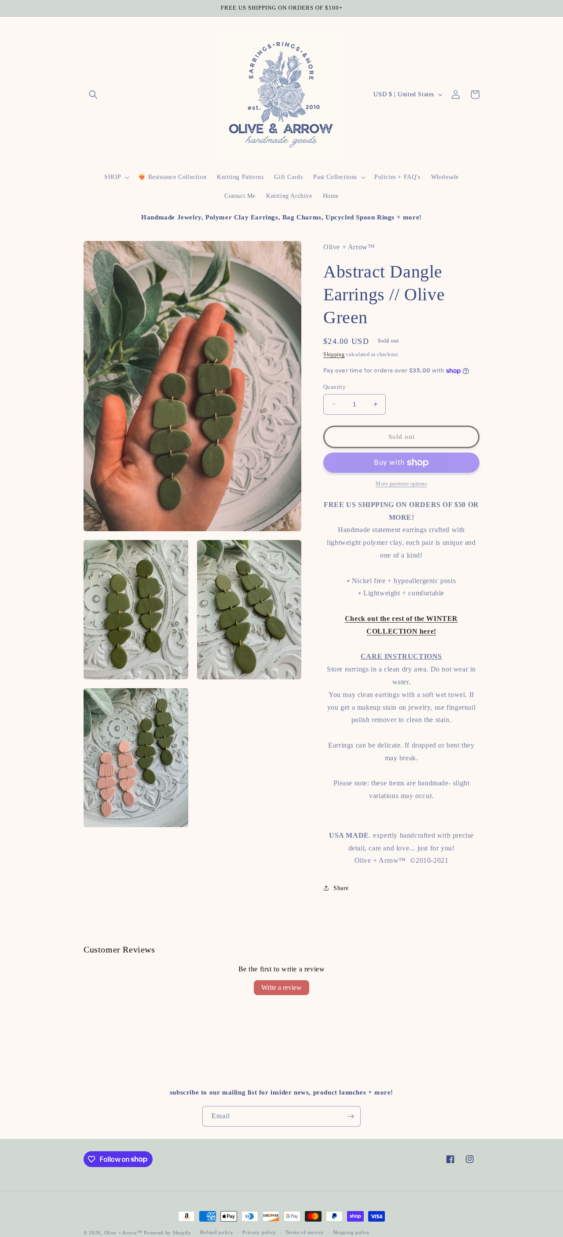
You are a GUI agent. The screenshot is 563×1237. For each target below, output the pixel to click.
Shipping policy (351, 1232)
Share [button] (341, 888)
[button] (93, 94)
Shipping (334, 354)
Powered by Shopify (167, 1232)
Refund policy (216, 1232)
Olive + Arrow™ (123, 1232)
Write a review (281, 987)
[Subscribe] (350, 1116)
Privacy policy (259, 1232)
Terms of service (304, 1232)
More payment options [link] (401, 484)
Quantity (334, 386)
